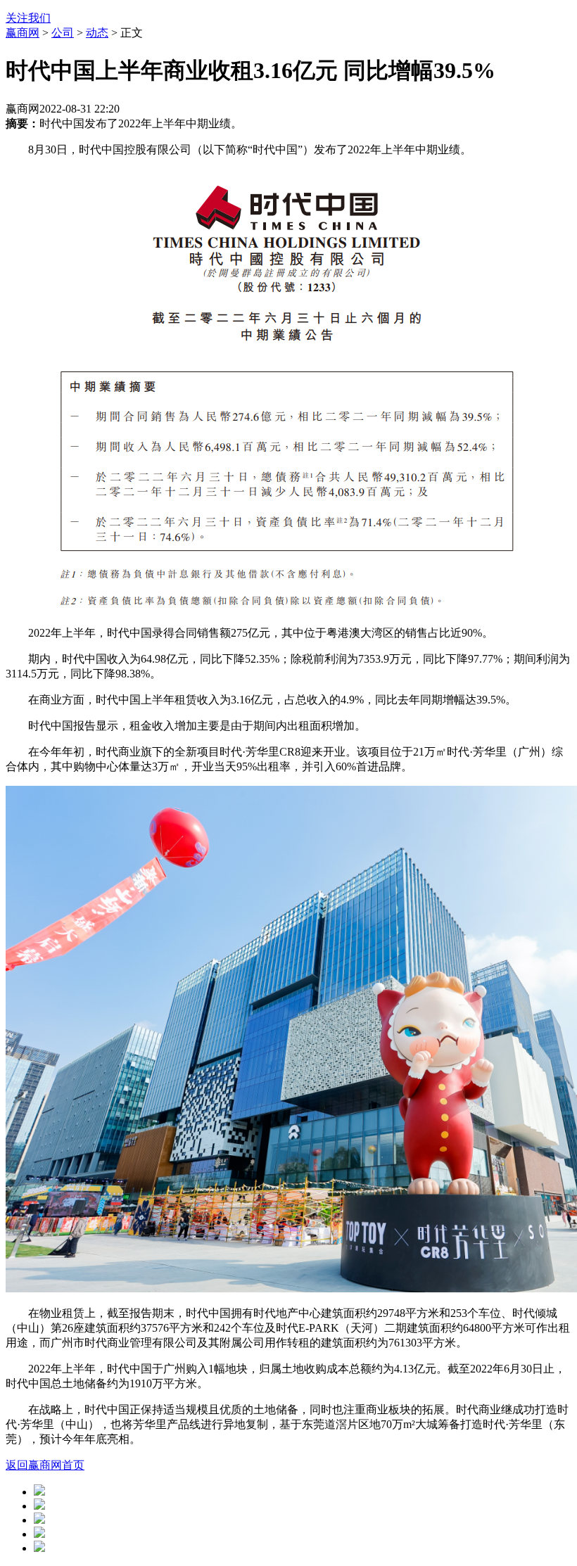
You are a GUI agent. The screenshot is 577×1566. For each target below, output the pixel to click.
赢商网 (22, 33)
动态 (97, 33)
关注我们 (28, 18)
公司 (62, 33)
